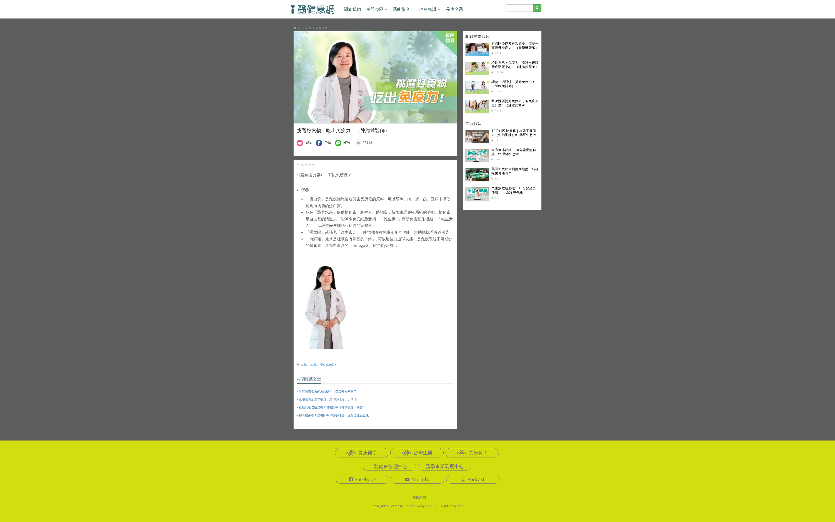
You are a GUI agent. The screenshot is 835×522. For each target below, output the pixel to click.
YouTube (421, 479)
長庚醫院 (367, 452)
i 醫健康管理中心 (389, 466)
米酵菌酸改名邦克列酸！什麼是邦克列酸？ (327, 391)
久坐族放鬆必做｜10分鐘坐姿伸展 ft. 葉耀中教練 (513, 190)
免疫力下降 (317, 364)
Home (300, 28)
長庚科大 (478, 452)
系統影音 (401, 9)
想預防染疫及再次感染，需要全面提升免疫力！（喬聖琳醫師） (515, 45)
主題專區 (375, 9)
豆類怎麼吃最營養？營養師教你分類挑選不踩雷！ (332, 407)
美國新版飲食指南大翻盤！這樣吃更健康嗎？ (515, 171)
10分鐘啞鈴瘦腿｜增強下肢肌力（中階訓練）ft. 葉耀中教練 (513, 132)
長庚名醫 (454, 9)
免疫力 (305, 364)
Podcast (476, 479)
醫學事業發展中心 (445, 466)
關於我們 (352, 9)
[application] (375, 77)
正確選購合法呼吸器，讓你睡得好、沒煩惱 (327, 399)
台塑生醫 (423, 452)
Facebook (365, 479)
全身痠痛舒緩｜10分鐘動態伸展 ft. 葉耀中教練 (513, 152)
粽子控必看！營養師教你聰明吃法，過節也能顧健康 (333, 415)
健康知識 (428, 9)
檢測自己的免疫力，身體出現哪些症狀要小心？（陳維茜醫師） (515, 64)
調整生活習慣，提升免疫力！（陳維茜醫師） (513, 84)
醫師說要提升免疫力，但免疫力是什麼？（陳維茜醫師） (515, 103)
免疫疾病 (331, 364)
